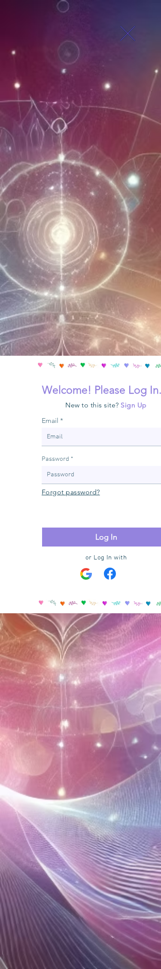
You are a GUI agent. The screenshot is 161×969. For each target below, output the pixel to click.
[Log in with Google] (86, 574)
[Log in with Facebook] (110, 574)
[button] (127, 33)
